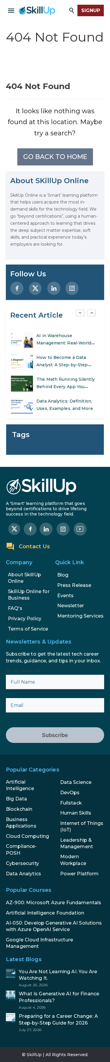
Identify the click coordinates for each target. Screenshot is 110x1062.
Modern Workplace (73, 860)
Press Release (74, 585)
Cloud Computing (27, 836)
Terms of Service (28, 629)
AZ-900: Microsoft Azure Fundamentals (53, 902)
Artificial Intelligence (20, 785)
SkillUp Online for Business (29, 595)
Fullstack (71, 803)
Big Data (16, 799)
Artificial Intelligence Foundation (45, 913)
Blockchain (19, 809)
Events (65, 595)
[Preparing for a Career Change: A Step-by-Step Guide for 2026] (55, 1022)
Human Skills (76, 813)
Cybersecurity (22, 863)
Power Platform (79, 873)
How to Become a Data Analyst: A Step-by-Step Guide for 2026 (62, 365)
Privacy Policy (24, 618)
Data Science (76, 782)
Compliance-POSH (21, 849)
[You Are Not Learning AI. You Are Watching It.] (55, 978)
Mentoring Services (80, 616)
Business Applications (21, 823)
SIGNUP (90, 10)
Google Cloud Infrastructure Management (39, 943)
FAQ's (15, 608)
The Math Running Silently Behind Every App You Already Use (65, 387)
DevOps (70, 792)
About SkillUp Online (24, 578)
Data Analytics (23, 873)
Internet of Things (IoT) (82, 826)
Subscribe (55, 735)
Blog (63, 575)
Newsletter (70, 605)
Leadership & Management (76, 843)
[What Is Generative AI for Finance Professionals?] (55, 1000)
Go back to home (55, 157)
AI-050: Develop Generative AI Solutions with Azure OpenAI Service (54, 926)
